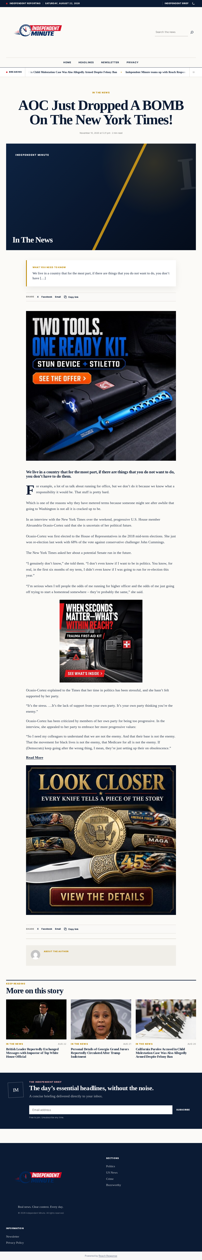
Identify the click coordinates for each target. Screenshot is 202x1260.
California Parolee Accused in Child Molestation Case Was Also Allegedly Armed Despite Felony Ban (161, 1053)
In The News (101, 92)
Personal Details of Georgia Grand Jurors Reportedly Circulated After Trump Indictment (100, 1053)
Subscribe (183, 1109)
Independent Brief (177, 3)
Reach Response (108, 1255)
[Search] (192, 32)
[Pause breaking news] (192, 72)
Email (58, 296)
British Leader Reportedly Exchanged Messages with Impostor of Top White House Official (32, 1053)
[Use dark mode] (193, 3)
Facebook (46, 296)
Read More (34, 758)
